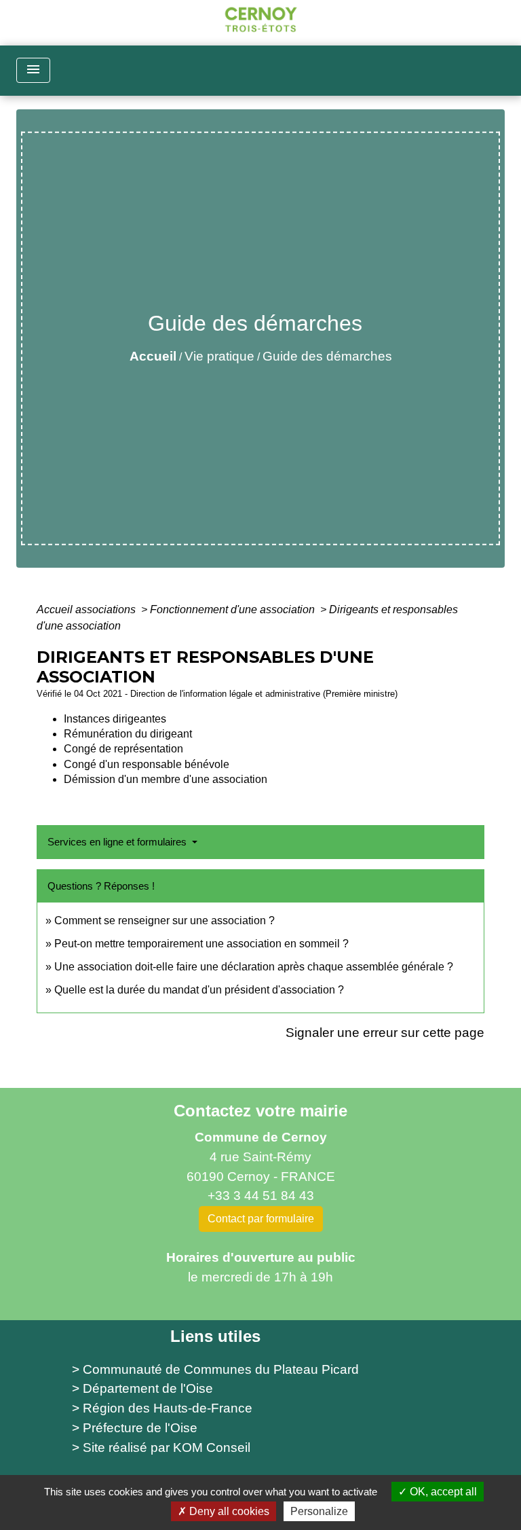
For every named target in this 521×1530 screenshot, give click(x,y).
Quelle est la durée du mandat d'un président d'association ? (199, 990)
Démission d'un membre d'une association (165, 779)
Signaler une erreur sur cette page (385, 1032)
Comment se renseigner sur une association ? (164, 920)
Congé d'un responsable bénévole (146, 764)
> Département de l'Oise (142, 1388)
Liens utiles (215, 1336)
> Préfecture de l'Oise (134, 1428)
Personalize (319, 1511)
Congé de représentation (123, 748)
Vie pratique (219, 356)
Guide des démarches (327, 356)
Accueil (153, 356)
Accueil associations (87, 609)
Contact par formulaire (261, 1218)
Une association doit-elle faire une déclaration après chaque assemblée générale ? (253, 966)
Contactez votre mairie (260, 1110)
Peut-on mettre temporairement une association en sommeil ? (201, 943)
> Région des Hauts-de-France (162, 1408)
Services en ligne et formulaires (118, 842)
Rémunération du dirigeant (128, 734)
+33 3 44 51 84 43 (261, 1195)
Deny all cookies (228, 1511)
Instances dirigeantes (115, 719)
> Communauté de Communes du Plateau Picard (215, 1369)
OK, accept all (442, 1491)
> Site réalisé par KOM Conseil (161, 1447)
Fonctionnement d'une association (233, 609)
